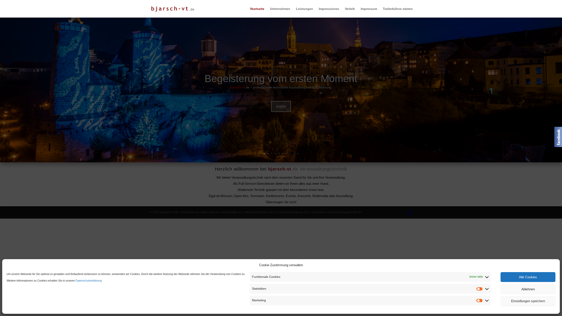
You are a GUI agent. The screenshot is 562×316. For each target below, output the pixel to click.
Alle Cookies (528, 277)
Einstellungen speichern (528, 301)
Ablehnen (528, 289)
